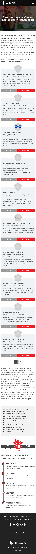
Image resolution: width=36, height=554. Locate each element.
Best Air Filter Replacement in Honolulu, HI (16, 418)
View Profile (25, 90)
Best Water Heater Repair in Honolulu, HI (15, 416)
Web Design (14, 516)
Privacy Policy (18, 550)
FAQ (14, 519)
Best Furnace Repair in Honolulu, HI (13, 429)
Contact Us (28, 519)
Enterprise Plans (21, 533)
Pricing (11, 533)
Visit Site (9, 90)
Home (6, 516)
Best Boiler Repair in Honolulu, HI (13, 425)
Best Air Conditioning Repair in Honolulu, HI (16, 409)
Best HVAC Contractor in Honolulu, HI (14, 414)
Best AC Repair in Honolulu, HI (12, 427)
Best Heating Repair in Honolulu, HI (13, 411)
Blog (20, 519)
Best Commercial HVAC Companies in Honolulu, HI (17, 421)
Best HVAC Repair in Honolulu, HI (13, 432)
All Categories (26, 516)
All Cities (7, 519)
